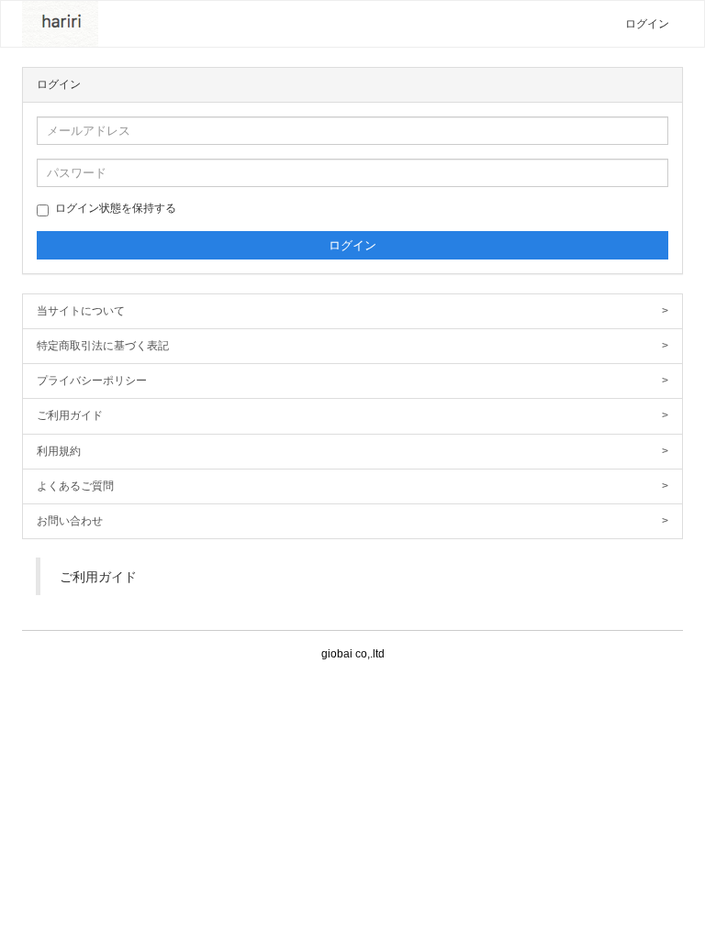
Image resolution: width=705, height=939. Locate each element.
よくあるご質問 (352, 486)
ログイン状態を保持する (115, 208)
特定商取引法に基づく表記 (352, 345)
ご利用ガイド (352, 415)
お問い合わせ (352, 520)
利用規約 (352, 451)
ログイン (647, 23)
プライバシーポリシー (352, 380)
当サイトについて (352, 310)
